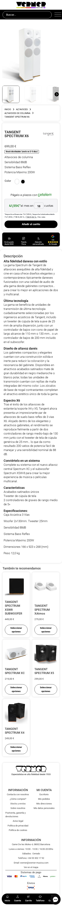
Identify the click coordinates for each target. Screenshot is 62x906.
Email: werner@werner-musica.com (31, 862)
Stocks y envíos (18, 803)
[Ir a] (49, 133)
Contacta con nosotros (18, 794)
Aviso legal (18, 821)
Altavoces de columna (17, 113)
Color (8, 180)
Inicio (7, 109)
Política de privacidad (18, 825)
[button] (17, 181)
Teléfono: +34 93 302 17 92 (31, 858)
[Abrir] (56, 15)
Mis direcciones (44, 803)
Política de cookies (18, 830)
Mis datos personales (44, 808)
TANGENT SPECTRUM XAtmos (42, 609)
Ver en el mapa (31, 867)
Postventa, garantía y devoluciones (15, 814)
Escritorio (44, 794)
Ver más (41, 217)
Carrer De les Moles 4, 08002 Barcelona (31, 844)
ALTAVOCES (22, 109)
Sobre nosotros (18, 808)
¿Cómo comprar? (18, 799)
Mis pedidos (44, 799)
